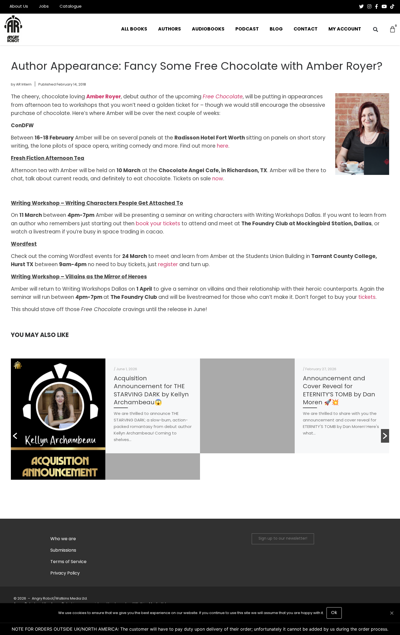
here (222, 146)
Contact (306, 29)
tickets (367, 297)
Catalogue (71, 7)
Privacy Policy (65, 573)
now (217, 179)
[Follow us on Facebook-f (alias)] (376, 6)
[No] (391, 612)
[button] (375, 29)
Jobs (44, 7)
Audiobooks (208, 29)
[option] (105, 418)
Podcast (247, 29)
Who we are (63, 539)
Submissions (63, 550)
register (168, 265)
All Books (134, 29)
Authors (169, 29)
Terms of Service (68, 562)
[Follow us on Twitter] (361, 6)
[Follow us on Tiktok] (392, 6)
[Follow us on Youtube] (384, 6)
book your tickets (158, 224)
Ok (334, 613)
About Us (19, 7)
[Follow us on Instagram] (369, 6)
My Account (344, 29)
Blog (276, 29)
